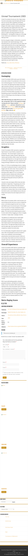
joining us (20, 103)
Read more (4, 409)
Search (13, 502)
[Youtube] (13, 553)
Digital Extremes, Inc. (13, 312)
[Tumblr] (15, 553)
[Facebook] (9, 553)
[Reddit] (14, 553)
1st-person (10, 315)
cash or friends (11, 106)
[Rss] (8, 553)
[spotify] (19, 553)
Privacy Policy (15, 549)
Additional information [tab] (18, 67)
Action (14, 315)
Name (4, 362)
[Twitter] (10, 553)
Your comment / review (8, 349)
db (4, 3)
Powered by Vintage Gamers (6, 549)
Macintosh (8, 3)
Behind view (20, 315)
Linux (8, 62)
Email (4, 367)
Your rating (6, 344)
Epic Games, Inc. (22, 312)
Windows (17, 62)
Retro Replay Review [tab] (9, 67)
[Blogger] (17, 553)
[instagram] (18, 553)
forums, (8, 105)
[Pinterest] (11, 553)
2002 (9, 318)
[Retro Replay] (14, 0)
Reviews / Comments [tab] (13, 68)
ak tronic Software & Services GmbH (16, 309)
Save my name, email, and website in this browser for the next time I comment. (13, 373)
